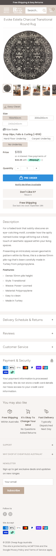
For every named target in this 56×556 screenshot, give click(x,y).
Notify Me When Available (28, 184)
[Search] (44, 10)
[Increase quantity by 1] (36, 168)
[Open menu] (6, 10)
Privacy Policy (17, 549)
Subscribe (13, 490)
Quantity (8, 168)
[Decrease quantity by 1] (18, 168)
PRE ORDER (30, 178)
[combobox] (33, 10)
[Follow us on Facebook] (5, 514)
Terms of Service (37, 549)
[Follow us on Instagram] (10, 514)
